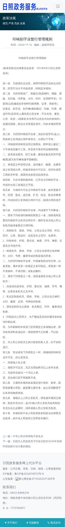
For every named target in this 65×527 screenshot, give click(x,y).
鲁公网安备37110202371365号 (37, 478)
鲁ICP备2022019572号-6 (29, 473)
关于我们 (11, 522)
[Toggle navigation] (58, 6)
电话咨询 (55, 522)
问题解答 (33, 522)
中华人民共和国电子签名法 (28, 436)
